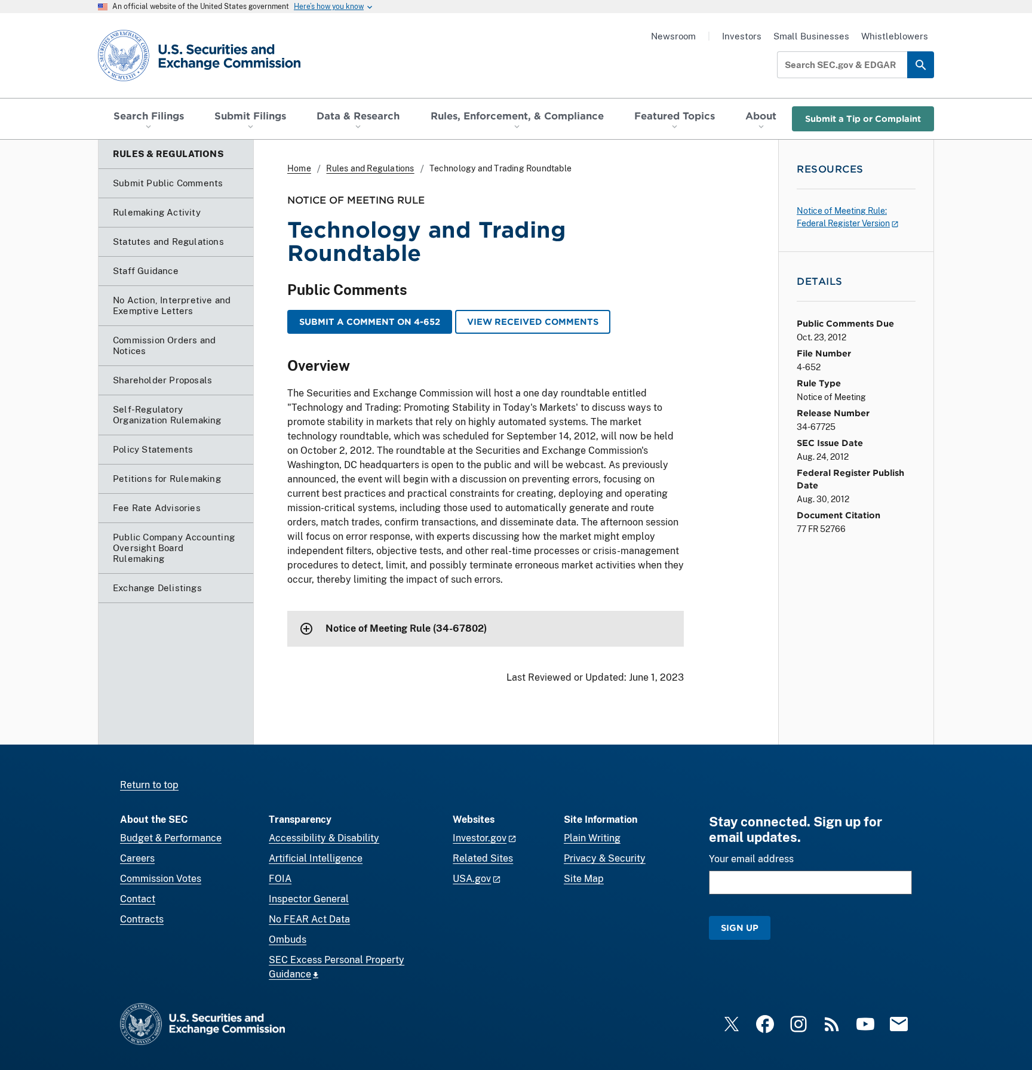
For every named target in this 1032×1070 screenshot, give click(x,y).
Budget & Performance (171, 838)
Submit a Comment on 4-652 (369, 321)
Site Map (584, 878)
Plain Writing (592, 838)
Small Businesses (811, 36)
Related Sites (483, 858)
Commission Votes (160, 878)
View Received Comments (532, 321)
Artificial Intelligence (316, 858)
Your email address (751, 859)
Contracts (142, 919)
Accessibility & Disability (324, 838)
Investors (741, 36)
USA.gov (472, 878)
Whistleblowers (894, 36)
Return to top (149, 785)
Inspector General (309, 899)
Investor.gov (479, 838)
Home (299, 168)
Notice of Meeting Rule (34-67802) (406, 628)
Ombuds (287, 939)
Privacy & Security (605, 858)
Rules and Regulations (370, 168)
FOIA (280, 878)
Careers (137, 858)
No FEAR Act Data (309, 919)
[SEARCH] (920, 64)
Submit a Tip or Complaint (863, 118)
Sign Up (739, 928)
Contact (137, 899)
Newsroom (673, 36)
